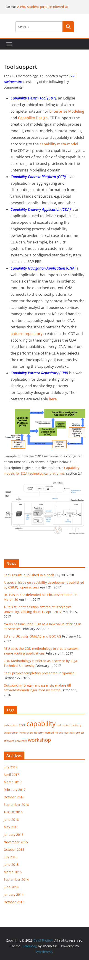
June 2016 (11, 819)
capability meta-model (59, 143)
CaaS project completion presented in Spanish (39, 673)
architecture (11, 725)
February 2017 (15, 789)
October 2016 (14, 797)
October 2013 (14, 902)
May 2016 (11, 827)
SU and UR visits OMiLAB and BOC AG (32, 636)
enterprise (26, 732)
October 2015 (14, 849)
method (49, 732)
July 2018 (10, 767)
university (21, 740)
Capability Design (33, 117)
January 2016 (14, 834)
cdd (59, 725)
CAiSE (22, 725)
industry (39, 732)
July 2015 (10, 857)
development (11, 732)
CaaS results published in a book (29, 575)
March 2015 (13, 872)
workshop (39, 740)
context (66, 725)
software (9, 740)
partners (69, 732)
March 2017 (13, 782)
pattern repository (26, 333)
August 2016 (13, 812)
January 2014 (14, 894)
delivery (76, 725)
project (80, 732)
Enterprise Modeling (66, 111)
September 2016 (16, 804)
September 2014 (16, 879)
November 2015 (16, 842)
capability (41, 723)
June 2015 (11, 864)
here (53, 399)
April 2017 (11, 774)
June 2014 (11, 887)
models (59, 732)
